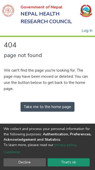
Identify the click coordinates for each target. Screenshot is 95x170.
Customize (12, 152)
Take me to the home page (47, 107)
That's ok (68, 162)
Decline (24, 162)
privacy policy (65, 144)
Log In (87, 30)
